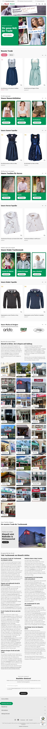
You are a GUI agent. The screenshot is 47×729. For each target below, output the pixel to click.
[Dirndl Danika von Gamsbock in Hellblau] (12, 72)
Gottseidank (8, 661)
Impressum (22, 719)
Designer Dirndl (12, 659)
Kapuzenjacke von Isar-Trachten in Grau (9, 315)
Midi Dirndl (14, 601)
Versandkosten (23, 723)
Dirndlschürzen (38, 591)
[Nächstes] (45, 98)
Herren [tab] (11, 55)
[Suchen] (36, 4)
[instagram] (15, 720)
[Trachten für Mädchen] (8, 260)
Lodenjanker (16, 643)
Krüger (39, 348)
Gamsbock (39, 351)
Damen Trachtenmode (13, 594)
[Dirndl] (8, 109)
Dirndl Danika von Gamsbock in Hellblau (9, 88)
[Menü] (2, 4)
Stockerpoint (18, 604)
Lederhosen (9, 619)
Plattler (18, 620)
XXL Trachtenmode (36, 613)
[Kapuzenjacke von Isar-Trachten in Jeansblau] (35, 299)
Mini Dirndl (9, 601)
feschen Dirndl (34, 583)
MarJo (11, 604)
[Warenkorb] (45, 4)
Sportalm (35, 348)
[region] (23, 147)
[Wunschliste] (21, 85)
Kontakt (31, 719)
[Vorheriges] (42, 98)
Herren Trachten (7, 616)
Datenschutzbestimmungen (16, 688)
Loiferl (10, 639)
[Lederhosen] (8, 184)
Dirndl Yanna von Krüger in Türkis (31, 88)
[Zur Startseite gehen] (9, 4)
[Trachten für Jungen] (23, 260)
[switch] (43, 724)
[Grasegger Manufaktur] (23, 330)
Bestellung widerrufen (6, 703)
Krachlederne (32, 569)
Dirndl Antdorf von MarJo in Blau (31, 163)
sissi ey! (2, 662)
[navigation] (44, 98)
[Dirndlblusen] (23, 109)
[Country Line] (8, 330)
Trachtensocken (15, 639)
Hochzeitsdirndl (9, 607)
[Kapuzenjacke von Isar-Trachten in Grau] (12, 299)
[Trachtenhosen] (39, 109)
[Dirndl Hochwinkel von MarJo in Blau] (12, 147)
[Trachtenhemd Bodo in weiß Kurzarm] (35, 222)
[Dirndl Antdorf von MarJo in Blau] (35, 147)
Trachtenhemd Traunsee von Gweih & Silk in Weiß (11, 238)
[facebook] (18, 720)
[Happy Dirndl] (39, 330)
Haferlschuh (13, 640)
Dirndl (8, 586)
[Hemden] (23, 184)
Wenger (31, 348)
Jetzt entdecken (6, 122)
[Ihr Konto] (42, 4)
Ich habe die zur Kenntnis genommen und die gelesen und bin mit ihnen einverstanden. (24, 689)
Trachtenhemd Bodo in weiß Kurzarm (32, 238)
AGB (32, 688)
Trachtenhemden (7, 636)
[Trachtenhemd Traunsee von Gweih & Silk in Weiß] (12, 222)
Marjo (27, 348)
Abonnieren (23, 693)
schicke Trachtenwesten (9, 637)
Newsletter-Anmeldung (10, 1)
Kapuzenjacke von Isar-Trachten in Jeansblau (34, 315)
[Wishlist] (39, 4)
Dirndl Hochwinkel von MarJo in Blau (9, 163)
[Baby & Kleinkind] (39, 260)
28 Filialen (7, 353)
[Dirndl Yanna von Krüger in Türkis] (35, 72)
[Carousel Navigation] (44, 55)
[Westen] (39, 184)
